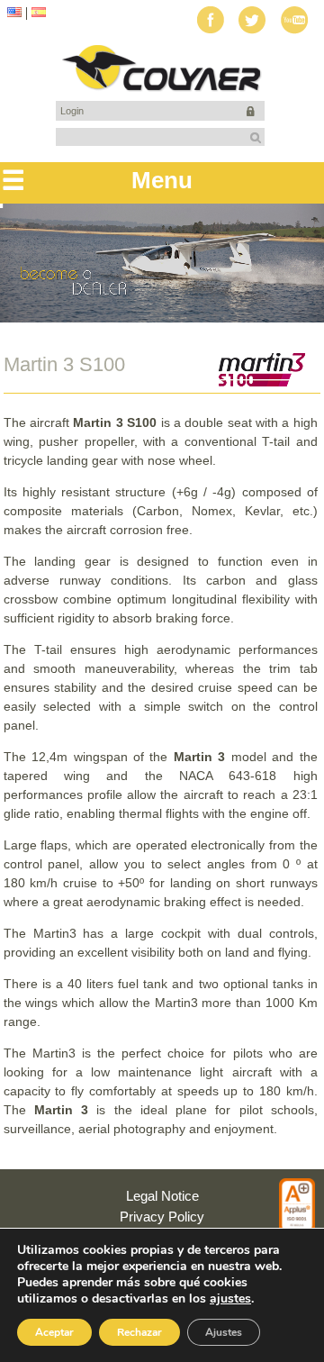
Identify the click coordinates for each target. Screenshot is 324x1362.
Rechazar (139, 1332)
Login (72, 110)
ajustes (230, 1299)
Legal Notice (162, 1195)
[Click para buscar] (255, 137)
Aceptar (54, 1332)
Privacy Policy (162, 1216)
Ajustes (223, 1332)
